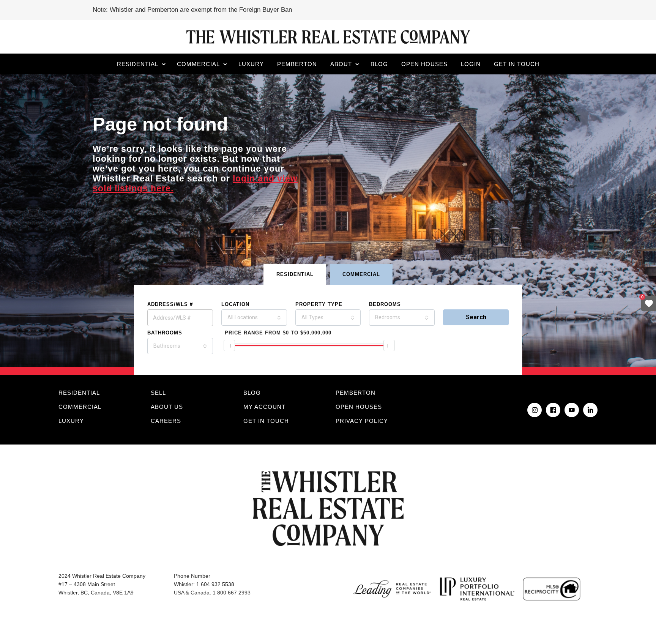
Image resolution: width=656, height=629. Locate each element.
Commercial (198, 64)
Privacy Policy (362, 421)
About (341, 64)
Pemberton (297, 64)
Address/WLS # (170, 304)
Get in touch (516, 64)
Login (471, 64)
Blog (379, 64)
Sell (158, 392)
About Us (167, 407)
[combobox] (254, 317)
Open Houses (424, 64)
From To (278, 333)
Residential (137, 64)
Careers (166, 421)
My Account (264, 407)
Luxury (251, 64)
